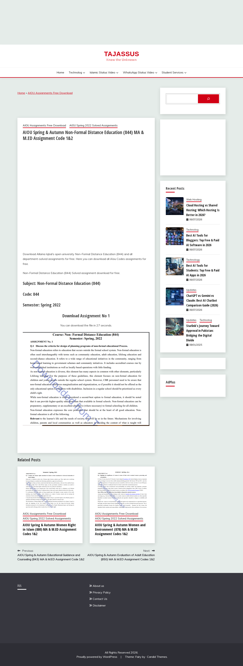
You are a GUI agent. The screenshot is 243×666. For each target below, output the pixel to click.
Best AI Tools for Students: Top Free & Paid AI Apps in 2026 (202, 270)
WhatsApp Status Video (138, 72)
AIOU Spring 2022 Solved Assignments (93, 125)
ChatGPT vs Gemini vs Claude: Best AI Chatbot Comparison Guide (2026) (202, 300)
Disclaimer (99, 605)
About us (98, 586)
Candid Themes (157, 657)
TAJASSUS (121, 54)
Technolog (75, 72)
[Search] (208, 98)
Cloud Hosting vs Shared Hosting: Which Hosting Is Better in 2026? (203, 210)
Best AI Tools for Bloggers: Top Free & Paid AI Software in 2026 (202, 240)
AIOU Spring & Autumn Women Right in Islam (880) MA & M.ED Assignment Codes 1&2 (49, 529)
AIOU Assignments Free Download (50, 93)
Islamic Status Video (102, 72)
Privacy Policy (102, 592)
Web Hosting (194, 199)
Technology (193, 259)
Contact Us (100, 599)
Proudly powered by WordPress (97, 657)
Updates (191, 289)
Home (60, 72)
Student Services (172, 72)
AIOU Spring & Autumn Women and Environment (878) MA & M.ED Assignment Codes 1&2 (120, 529)
